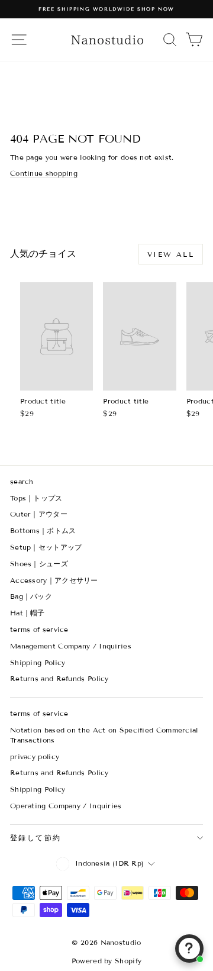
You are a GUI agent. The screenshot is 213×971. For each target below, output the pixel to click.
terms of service (39, 629)
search (22, 481)
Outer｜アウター (38, 513)
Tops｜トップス (36, 497)
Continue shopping (44, 173)
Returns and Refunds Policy (59, 678)
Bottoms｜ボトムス (43, 530)
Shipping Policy (38, 662)
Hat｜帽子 (27, 612)
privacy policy (34, 756)
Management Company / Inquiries (70, 645)
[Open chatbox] (189, 948)
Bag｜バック (31, 596)
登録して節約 (35, 837)
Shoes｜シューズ (39, 563)
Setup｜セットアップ (46, 547)
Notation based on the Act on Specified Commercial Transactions (104, 734)
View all (170, 254)
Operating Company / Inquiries (66, 805)
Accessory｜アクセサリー (54, 580)
